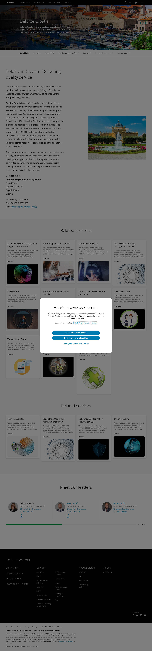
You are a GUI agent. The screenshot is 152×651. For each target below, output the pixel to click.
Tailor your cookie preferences (76, 343)
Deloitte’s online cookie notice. (85, 323)
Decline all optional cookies (76, 338)
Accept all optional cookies (76, 333)
